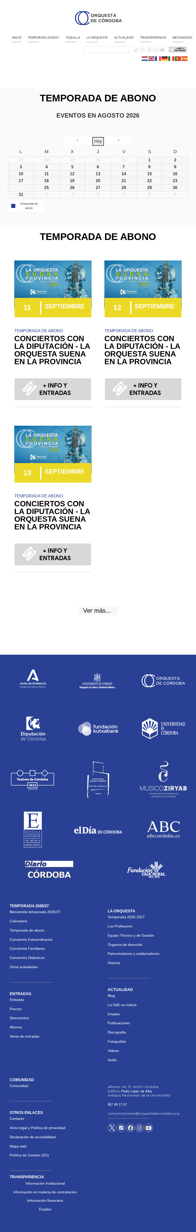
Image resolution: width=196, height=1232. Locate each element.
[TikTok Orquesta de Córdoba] (121, 1130)
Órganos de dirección (125, 945)
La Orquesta (97, 37)
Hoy (98, 141)
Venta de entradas (24, 1036)
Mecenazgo (182, 37)
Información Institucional (45, 1183)
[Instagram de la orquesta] (155, 50)
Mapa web (18, 1146)
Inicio (16, 37)
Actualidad (124, 37)
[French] (158, 58)
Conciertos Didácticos (27, 958)
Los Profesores (120, 926)
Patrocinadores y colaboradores (133, 954)
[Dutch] (145, 58)
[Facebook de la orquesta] (149, 50)
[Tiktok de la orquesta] (135, 50)
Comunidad (19, 1086)
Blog (111, 996)
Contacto (17, 1118)
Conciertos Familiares (27, 948)
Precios (16, 1009)
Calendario (18, 921)
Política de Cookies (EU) (29, 1155)
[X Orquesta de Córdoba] (112, 1130)
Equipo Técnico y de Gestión (131, 935)
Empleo (114, 1014)
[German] (165, 58)
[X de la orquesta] (142, 51)
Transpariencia (27, 1177)
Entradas (17, 1000)
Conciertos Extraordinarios (31, 939)
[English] (151, 58)
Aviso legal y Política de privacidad (37, 1128)
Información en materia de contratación (45, 1192)
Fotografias (117, 1041)
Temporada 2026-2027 (126, 917)
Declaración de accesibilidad (33, 1137)
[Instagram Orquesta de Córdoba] (139, 1129)
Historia (114, 963)
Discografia (117, 1032)
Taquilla (73, 37)
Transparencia (153, 37)
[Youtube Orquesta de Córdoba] (148, 1129)
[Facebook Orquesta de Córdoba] (130, 1129)
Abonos (16, 1027)
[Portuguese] (178, 58)
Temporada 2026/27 (43, 37)
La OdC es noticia (122, 1005)
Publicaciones (119, 1023)
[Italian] (171, 58)
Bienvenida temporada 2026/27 (35, 912)
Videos (113, 1051)
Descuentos (19, 1018)
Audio (112, 1060)
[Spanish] (184, 58)
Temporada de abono (27, 930)
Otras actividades (24, 967)
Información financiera (45, 1200)
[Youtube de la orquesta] (162, 50)
